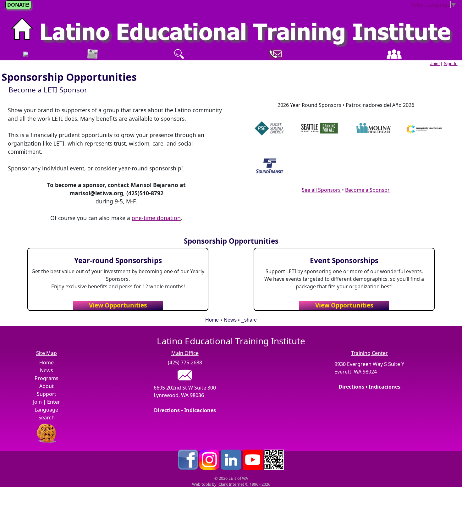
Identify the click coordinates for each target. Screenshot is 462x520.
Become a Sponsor (367, 189)
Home (212, 320)
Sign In (451, 63)
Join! (435, 63)
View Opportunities (118, 305)
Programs (46, 378)
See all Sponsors (321, 189)
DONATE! (18, 4)
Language (46, 409)
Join (37, 401)
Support (46, 393)
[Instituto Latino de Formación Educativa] (231, 30)
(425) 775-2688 (185, 362)
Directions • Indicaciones (185, 410)
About (46, 386)
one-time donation (156, 218)
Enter (53, 401)
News (230, 320)
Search (46, 417)
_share (249, 320)
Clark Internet (231, 484)
